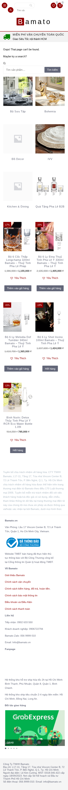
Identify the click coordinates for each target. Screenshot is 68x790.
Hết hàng (50, 368)
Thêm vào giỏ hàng (18, 288)
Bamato (34, 21)
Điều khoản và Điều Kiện (18, 602)
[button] (10, 10)
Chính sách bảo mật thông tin (21, 595)
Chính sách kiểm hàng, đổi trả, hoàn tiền (27, 588)
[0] (54, 5)
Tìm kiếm (31, 6)
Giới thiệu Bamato (15, 575)
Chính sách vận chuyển (18, 581)
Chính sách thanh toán (17, 608)
